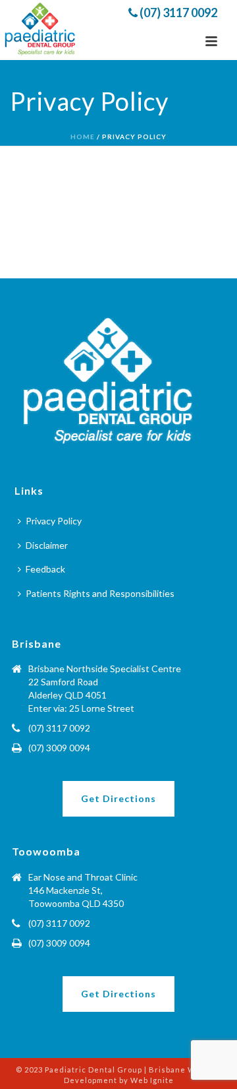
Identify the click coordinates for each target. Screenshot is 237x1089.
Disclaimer (47, 545)
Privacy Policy (54, 520)
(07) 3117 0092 (177, 12)
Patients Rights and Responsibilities (100, 593)
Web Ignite (152, 1080)
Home (82, 136)
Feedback (45, 569)
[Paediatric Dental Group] (41, 29)
